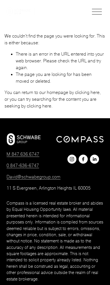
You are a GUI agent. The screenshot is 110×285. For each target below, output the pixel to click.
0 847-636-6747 (22, 165)
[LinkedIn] (94, 159)
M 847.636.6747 (22, 154)
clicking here (87, 92)
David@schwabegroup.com (33, 176)
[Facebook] (83, 159)
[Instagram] (71, 159)
